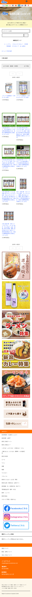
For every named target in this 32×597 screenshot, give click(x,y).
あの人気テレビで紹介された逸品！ (17, 22)
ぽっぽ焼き (23, 46)
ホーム (3, 51)
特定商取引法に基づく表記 (7, 586)
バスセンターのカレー (17, 44)
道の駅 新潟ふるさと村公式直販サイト (4, 2)
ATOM (15, 588)
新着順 (16, 66)
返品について (23, 584)
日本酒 (26, 44)
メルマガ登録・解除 (6, 588)
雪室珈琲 (8, 46)
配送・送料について (15, 584)
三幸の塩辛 (9, 51)
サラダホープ (15, 46)
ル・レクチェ (7, 44)
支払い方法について (6, 584)
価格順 (11, 66)
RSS (12, 588)
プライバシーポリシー (18, 586)
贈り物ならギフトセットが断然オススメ (17, 24)
